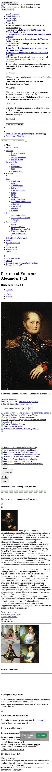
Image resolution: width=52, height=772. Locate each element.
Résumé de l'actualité (15, 125)
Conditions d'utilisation (26, 767)
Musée (12, 146)
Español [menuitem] (23, 134)
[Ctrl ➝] (19, 448)
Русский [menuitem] (9, 134)
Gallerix (12, 754)
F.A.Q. (13, 765)
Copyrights (17, 770)
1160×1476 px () (28, 402)
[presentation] (28, 299)
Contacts (22, 765)
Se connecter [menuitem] (11, 136)
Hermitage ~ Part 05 (23, 404)
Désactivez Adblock (9, 617)
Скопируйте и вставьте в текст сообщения (19, 747)
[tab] (9, 289)
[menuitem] (44, 134)
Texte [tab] (9, 294)
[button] (12, 14)
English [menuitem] (17, 134)
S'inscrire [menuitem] (20, 136)
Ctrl (24, 408)
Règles (14, 767)
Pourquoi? (32, 499)
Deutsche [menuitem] (38, 134)
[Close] (26, 141)
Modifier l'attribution (9, 399)
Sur (17, 765)
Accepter (41, 735)
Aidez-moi (5, 765)
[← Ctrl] (20, 429)
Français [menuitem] (30, 134)
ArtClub (12, 174)
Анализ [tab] (9, 296)
